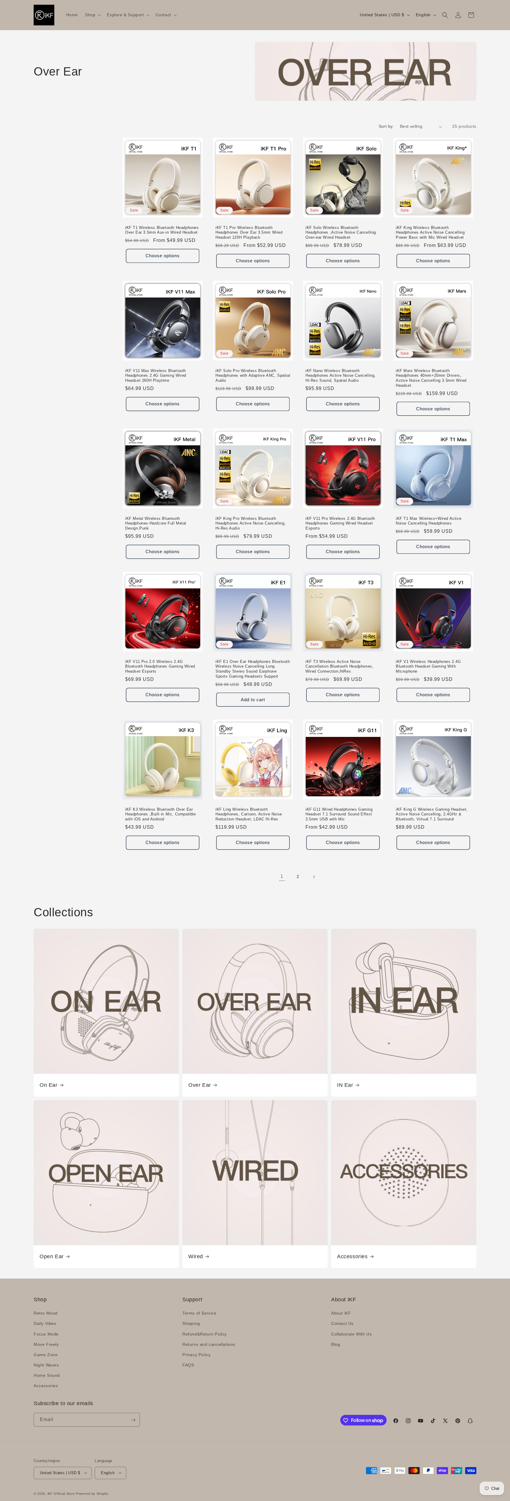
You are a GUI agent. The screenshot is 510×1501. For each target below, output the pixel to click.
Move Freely (46, 1344)
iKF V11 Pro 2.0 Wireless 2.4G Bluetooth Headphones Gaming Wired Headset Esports (160, 666)
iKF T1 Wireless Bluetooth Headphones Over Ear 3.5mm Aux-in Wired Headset (162, 230)
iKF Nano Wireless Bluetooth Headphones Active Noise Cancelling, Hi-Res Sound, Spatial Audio (340, 375)
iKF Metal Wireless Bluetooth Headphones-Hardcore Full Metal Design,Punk (155, 523)
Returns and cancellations (208, 1344)
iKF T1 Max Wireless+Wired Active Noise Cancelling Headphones (428, 521)
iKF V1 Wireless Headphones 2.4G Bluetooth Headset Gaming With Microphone (428, 666)
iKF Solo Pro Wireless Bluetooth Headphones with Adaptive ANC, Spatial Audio (252, 375)
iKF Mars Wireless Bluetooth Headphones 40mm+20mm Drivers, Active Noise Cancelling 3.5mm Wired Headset (431, 378)
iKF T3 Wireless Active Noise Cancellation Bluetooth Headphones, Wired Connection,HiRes (339, 666)
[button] (92, 15)
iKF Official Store (61, 1493)
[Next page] (313, 876)
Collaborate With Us (351, 1334)
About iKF (341, 1313)
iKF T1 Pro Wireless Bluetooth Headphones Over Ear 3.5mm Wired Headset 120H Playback (249, 232)
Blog (335, 1344)
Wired (195, 1256)
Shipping (191, 1323)
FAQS (188, 1365)
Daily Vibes (45, 1323)
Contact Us (342, 1323)
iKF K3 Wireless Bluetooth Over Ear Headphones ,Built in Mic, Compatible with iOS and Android (160, 814)
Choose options (163, 255)
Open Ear (52, 1256)
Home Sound (47, 1375)
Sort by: (386, 126)
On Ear (49, 1085)
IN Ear (345, 1085)
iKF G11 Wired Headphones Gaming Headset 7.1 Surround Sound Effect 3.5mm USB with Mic (339, 814)
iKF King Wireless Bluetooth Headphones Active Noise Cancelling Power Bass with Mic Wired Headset (430, 232)
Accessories (352, 1256)
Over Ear (199, 1085)
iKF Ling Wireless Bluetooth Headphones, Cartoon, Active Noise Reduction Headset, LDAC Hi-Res (248, 814)
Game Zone (46, 1354)
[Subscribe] (133, 1420)
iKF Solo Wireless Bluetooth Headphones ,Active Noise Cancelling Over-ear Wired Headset (340, 232)
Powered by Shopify (92, 1493)
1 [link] (281, 876)
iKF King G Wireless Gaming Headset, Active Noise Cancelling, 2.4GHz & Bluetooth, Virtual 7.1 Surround (432, 814)
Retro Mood (46, 1313)
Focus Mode (46, 1334)
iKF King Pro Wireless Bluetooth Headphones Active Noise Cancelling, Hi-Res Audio (250, 523)
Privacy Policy (196, 1354)
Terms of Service (199, 1313)
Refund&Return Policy (204, 1334)
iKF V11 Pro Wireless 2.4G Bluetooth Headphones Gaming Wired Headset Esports (340, 523)
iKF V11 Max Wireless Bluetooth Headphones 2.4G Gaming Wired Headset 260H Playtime (155, 375)
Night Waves (46, 1365)
